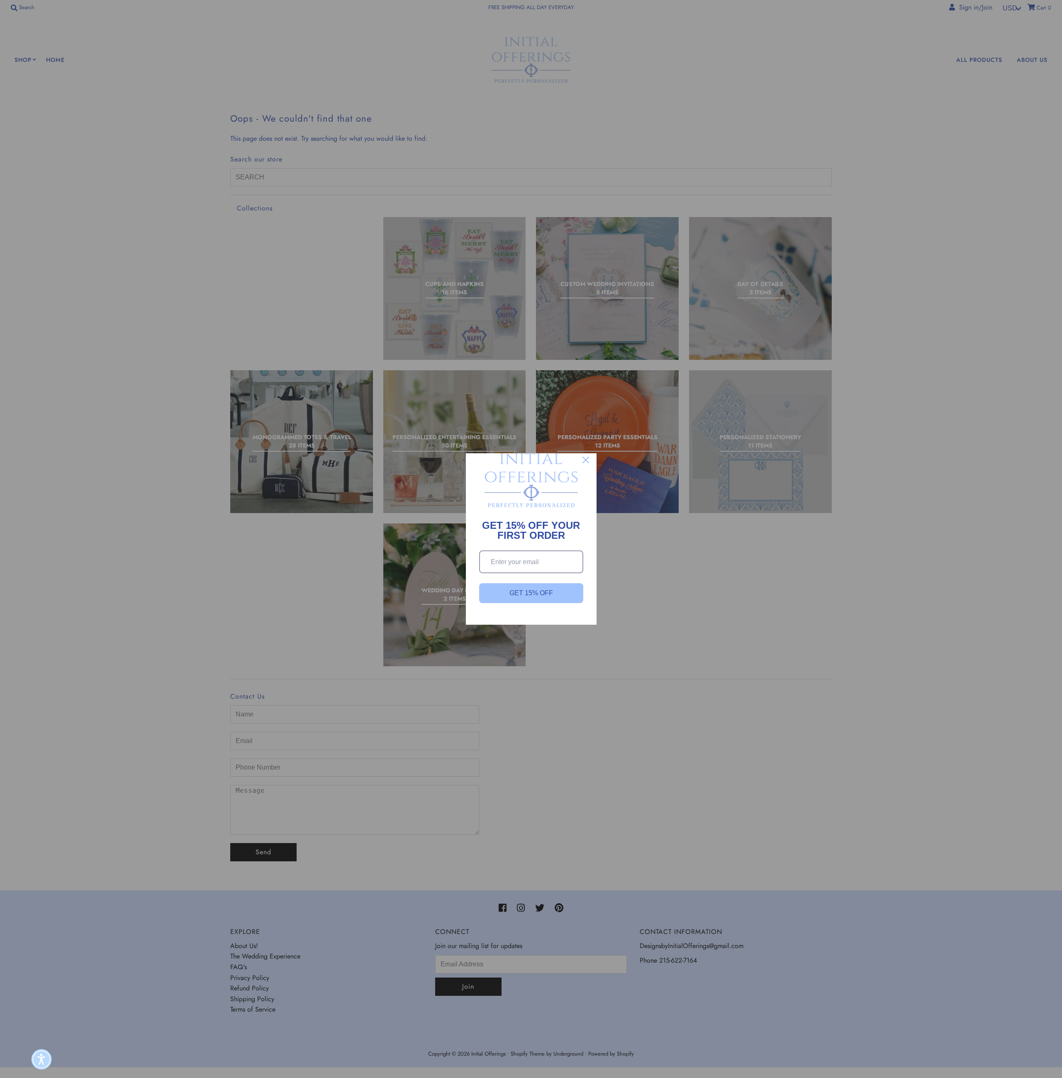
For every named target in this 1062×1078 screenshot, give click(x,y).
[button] (41, 1059)
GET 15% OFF (531, 592)
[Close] (586, 460)
